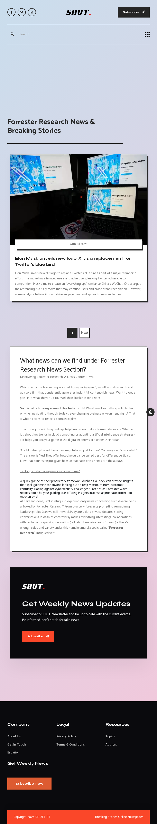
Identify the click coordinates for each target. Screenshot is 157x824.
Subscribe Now (29, 783)
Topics (110, 736)
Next (84, 332)
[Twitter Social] (22, 12)
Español (13, 752)
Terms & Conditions (70, 744)
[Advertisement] (78, 76)
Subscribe (131, 12)
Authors (111, 744)
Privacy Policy (66, 736)
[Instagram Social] (32, 12)
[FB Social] (11, 12)
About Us (14, 736)
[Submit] (12, 34)
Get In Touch (16, 744)
